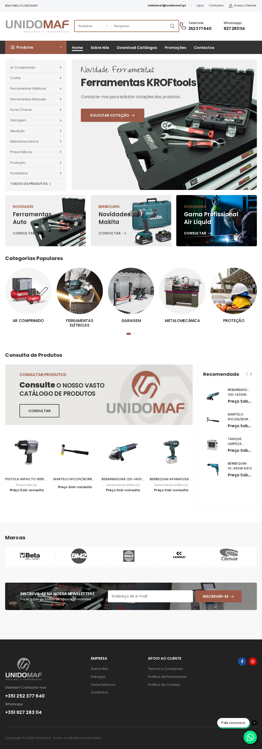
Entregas (98, 676)
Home (77, 47)
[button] (36, 47)
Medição (17, 131)
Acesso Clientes (245, 5)
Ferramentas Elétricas (28, 88)
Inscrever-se (215, 596)
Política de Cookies (164, 684)
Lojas (200, 5)
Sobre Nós (100, 47)
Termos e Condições (165, 668)
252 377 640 (199, 28)
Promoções (175, 47)
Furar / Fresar (21, 109)
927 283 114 (234, 28)
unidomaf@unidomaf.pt (167, 5)
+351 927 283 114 (23, 712)
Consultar (24, 234)
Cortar (15, 78)
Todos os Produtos (29, 183)
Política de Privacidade (167, 676)
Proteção (18, 162)
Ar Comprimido (23, 67)
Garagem (18, 120)
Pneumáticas (21, 151)
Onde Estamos (103, 684)
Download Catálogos (137, 47)
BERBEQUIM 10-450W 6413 (240, 466)
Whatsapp (233, 22)
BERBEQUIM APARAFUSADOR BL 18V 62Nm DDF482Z (191, 479)
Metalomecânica (24, 141)
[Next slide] (251, 374)
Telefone (195, 22)
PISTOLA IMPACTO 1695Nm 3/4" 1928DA (38, 479)
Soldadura (19, 173)
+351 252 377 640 (25, 696)
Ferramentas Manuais (28, 99)
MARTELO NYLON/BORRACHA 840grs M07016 (90, 479)
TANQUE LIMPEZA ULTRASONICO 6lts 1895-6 (240, 446)
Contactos (216, 5)
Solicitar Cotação (119, 152)
